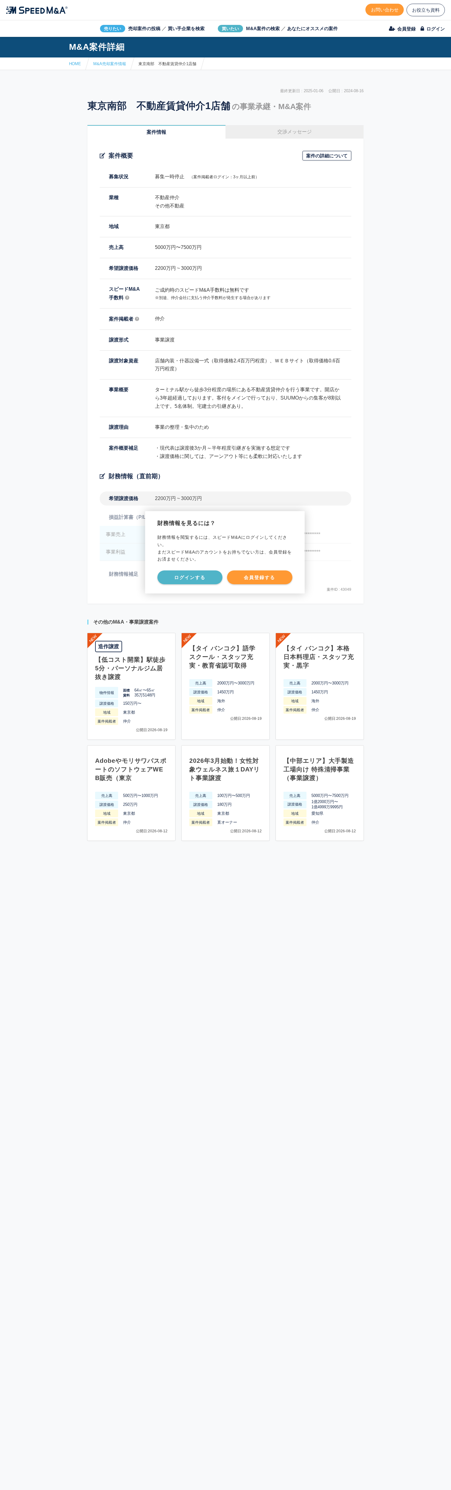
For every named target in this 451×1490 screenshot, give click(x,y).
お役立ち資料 (426, 10)
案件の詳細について (327, 155)
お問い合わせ (385, 9)
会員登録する (259, 577)
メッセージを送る (196, 1478)
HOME (75, 63)
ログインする (190, 577)
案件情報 (156, 132)
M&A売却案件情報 (109, 63)
